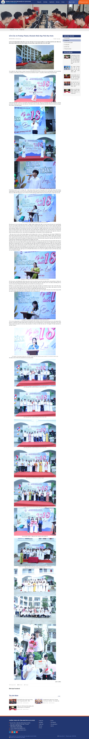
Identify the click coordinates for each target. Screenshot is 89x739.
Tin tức (68, 2)
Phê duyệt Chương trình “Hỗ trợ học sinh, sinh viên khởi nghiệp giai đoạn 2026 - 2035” (51, 707)
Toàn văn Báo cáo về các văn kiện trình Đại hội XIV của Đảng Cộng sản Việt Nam (75, 77)
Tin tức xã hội (67, 38)
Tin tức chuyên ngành (68, 42)
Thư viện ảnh (53, 722)
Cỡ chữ (55, 38)
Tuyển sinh (51, 2)
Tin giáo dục (21, 29)
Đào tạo (57, 2)
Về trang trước (13, 684)
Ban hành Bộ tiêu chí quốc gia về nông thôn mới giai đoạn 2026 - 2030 (75, 84)
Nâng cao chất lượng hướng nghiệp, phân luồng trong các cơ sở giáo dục (75, 91)
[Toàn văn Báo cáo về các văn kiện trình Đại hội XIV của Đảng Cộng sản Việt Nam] (67, 76)
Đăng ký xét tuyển (84, 2)
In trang (26, 684)
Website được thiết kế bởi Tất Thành (17, 737)
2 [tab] (59, 696)
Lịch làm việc (66, 46)
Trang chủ (39, 2)
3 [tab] (60, 696)
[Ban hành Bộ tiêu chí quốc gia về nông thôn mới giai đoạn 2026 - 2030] (67, 83)
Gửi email (20, 684)
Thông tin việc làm (67, 48)
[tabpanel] (21, 702)
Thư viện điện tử (54, 724)
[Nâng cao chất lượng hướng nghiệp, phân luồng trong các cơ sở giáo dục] (67, 91)
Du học (63, 2)
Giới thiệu (45, 2)
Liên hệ (52, 726)
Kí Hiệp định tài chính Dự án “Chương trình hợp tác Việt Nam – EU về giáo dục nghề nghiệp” (25, 700)
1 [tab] (58, 696)
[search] (70, 2)
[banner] (44, 16)
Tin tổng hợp (66, 44)
